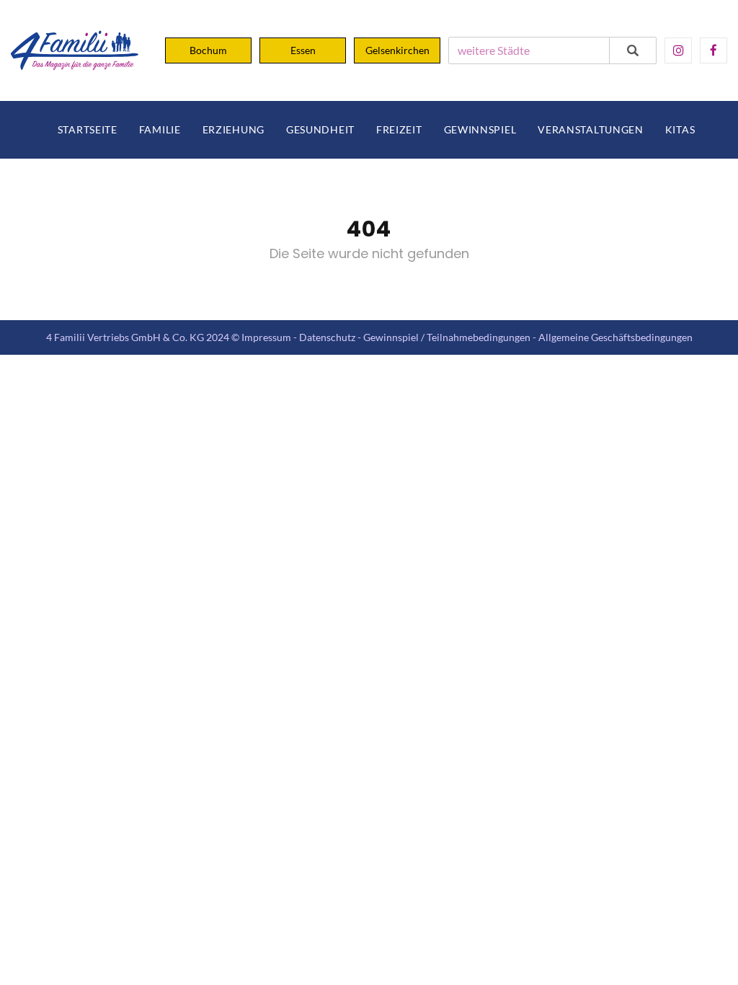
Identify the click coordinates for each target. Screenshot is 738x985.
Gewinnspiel (480, 130)
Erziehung (233, 130)
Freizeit (399, 130)
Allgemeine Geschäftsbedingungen (615, 337)
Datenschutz (327, 337)
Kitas (680, 130)
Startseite (87, 130)
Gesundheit (320, 130)
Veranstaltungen (591, 130)
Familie (160, 130)
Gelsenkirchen (397, 50)
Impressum (266, 337)
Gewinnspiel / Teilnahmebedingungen (446, 337)
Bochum (208, 50)
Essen (303, 50)
